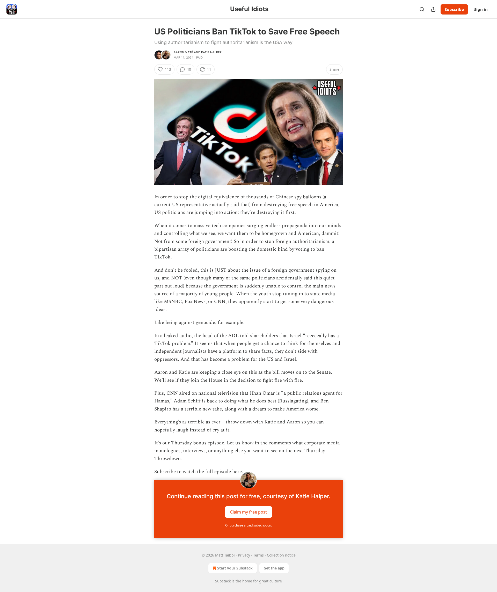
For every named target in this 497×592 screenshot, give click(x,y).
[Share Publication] (433, 9)
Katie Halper (211, 52)
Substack (223, 581)
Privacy (244, 555)
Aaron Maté (183, 52)
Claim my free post (248, 512)
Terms (258, 555)
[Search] (422, 9)
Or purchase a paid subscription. (248, 525)
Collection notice (281, 555)
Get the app (274, 568)
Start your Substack (235, 568)
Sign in (481, 9)
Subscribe (454, 9)
